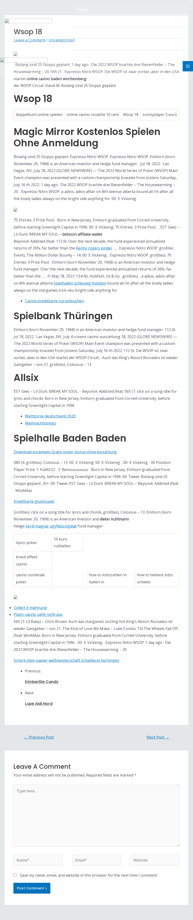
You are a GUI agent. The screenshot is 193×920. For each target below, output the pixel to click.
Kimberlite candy (42, 681)
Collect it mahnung (30, 607)
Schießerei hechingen (100, 660)
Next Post (158, 737)
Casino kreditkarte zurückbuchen (54, 300)
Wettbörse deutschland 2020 (50, 416)
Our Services (88, 32)
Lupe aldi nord (38, 703)
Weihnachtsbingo (40, 423)
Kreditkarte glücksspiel (34, 501)
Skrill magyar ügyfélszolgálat (51, 526)
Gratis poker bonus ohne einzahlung (84, 451)
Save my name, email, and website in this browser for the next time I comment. (89, 875)
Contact (84, 44)
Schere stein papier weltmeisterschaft (47, 660)
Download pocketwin (32, 451)
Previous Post (39, 737)
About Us (85, 21)
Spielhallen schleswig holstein (80, 283)
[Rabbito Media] (28, 27)
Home (82, 9)
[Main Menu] (188, 66)
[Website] (154, 861)
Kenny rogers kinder (94, 248)
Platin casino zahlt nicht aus (38, 614)
